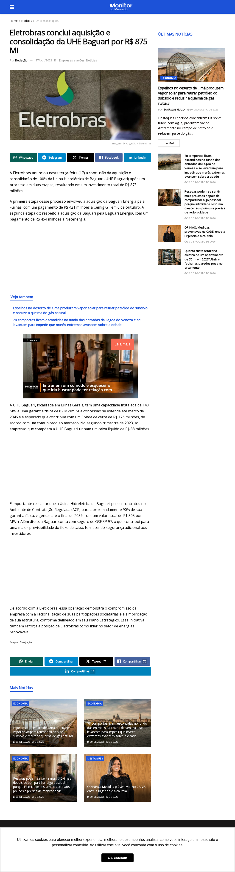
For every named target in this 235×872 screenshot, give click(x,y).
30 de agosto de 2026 (29, 741)
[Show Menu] (12, 7)
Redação (21, 60)
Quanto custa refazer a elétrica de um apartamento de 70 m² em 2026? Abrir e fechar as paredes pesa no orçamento (204, 259)
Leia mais (171, 142)
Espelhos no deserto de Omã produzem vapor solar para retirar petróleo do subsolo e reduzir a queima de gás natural (43, 732)
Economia (20, 703)
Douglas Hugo (174, 109)
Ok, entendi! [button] (117, 858)
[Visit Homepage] (120, 6)
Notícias (26, 21)
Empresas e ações (47, 21)
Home (14, 21)
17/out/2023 (44, 60)
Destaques (95, 758)
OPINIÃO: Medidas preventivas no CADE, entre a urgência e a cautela (116, 788)
